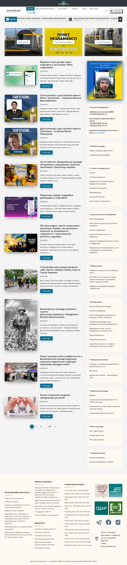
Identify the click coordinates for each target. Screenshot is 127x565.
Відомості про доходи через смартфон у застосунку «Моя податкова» (56, 65)
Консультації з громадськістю (100, 201)
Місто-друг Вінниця (96, 431)
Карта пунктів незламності (64, 42)
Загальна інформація (97, 458)
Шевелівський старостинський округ (78, 542)
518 (50, 426)
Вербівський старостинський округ (77, 503)
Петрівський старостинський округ (77, 530)
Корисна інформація (96, 219)
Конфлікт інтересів (11, 502)
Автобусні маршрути (103, 42)
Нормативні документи (97, 339)
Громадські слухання (97, 197)
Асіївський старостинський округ (76, 490)
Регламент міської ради (43, 536)
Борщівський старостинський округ (77, 494)
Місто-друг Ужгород (96, 440)
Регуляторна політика (42, 548)
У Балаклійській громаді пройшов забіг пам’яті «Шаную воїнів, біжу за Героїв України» (60, 270)
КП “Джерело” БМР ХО (43, 512)
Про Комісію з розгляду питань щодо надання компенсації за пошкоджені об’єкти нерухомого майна (102, 279)
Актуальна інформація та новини (101, 462)
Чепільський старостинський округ (77, 539)
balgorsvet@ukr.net (108, 546)
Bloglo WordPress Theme (87, 561)
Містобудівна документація (44, 539)
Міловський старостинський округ (77, 521)
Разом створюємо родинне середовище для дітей (55, 396)
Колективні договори (42, 532)
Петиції (92, 173)
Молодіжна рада (95, 192)
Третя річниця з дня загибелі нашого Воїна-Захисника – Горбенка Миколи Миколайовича (60, 98)
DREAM (92, 395)
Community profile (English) (99, 155)
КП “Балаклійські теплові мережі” (47, 515)
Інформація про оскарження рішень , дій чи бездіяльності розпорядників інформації (103, 250)
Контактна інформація (97, 230)
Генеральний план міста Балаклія (101, 413)
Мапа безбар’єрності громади (100, 306)
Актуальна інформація (97, 311)
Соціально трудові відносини (45, 529)
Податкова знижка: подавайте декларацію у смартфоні (56, 196)
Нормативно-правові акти (14, 498)
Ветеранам (93, 371)
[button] (55, 426)
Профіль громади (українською (100, 151)
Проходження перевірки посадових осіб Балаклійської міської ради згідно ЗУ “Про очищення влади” (18, 534)
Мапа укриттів (23, 42)
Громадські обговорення (98, 188)
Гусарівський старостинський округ (77, 512)
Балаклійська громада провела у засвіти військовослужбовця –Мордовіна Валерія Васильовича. (59, 313)
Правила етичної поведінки (14, 511)
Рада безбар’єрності (96, 335)
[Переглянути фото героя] (104, 84)
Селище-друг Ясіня (96, 435)
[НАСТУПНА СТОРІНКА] (55, 426)
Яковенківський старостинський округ (78, 545)
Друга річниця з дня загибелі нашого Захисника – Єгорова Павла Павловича (75, 18)
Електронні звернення (97, 177)
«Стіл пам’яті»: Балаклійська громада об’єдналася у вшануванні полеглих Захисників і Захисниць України (61, 164)
